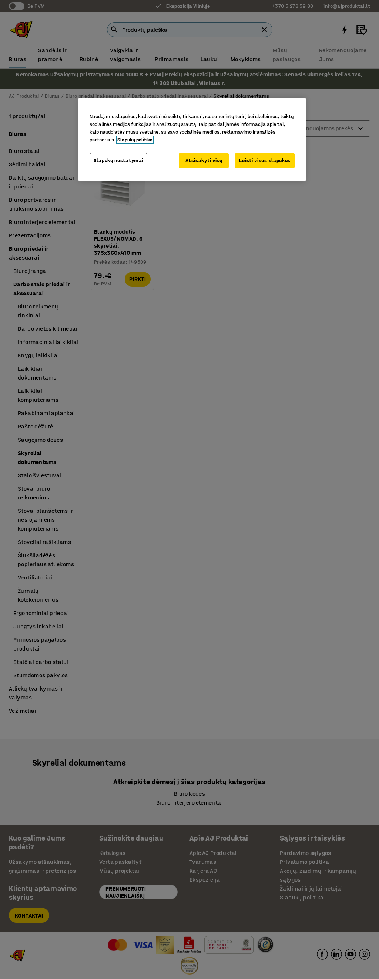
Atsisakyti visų (203, 160)
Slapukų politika (135, 140)
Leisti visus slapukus (265, 160)
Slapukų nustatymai (119, 160)
